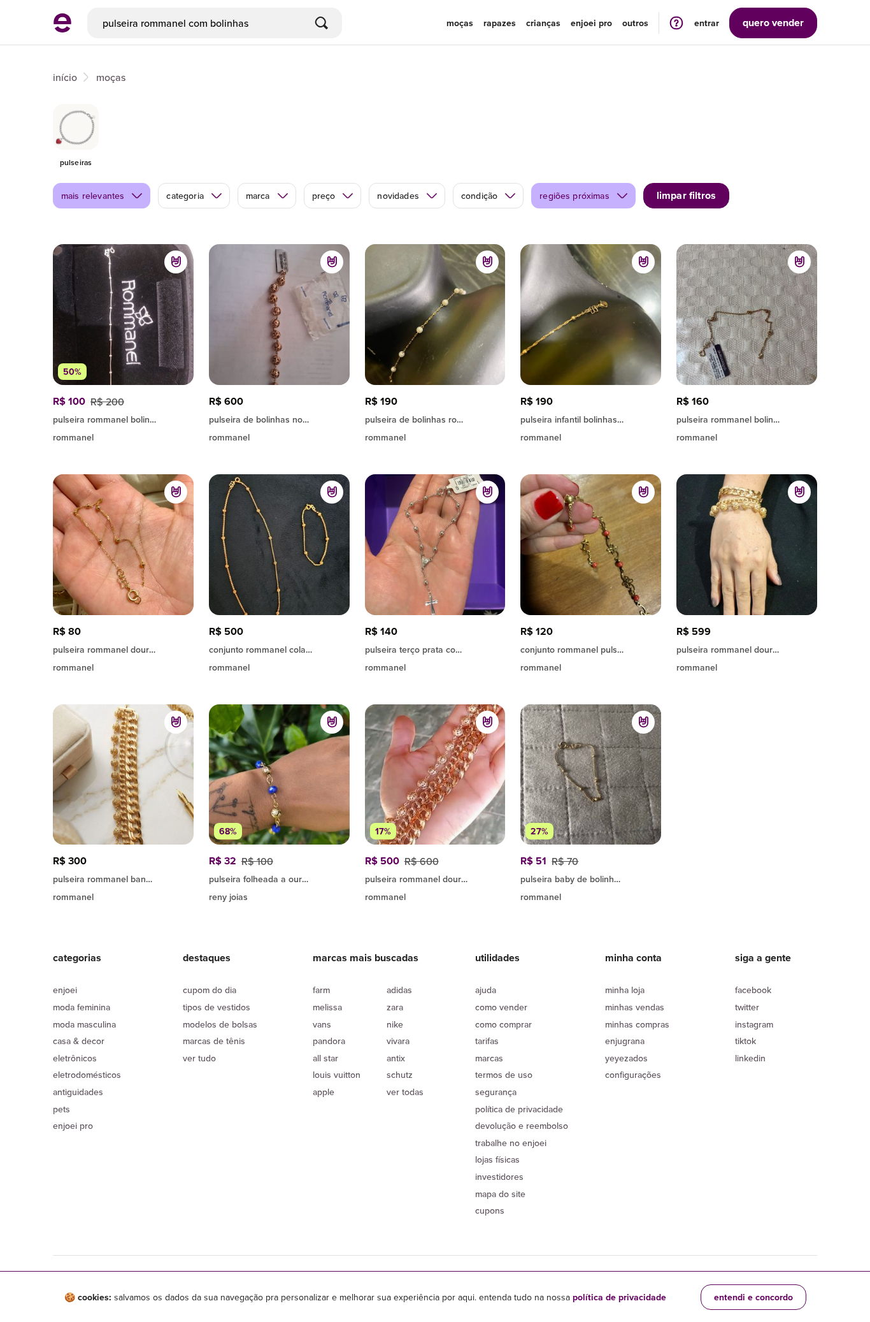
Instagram (754, 1024)
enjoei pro (591, 23)
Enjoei (65, 990)
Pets (61, 1109)
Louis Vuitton (336, 1074)
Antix (396, 1058)
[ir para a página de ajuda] (676, 22)
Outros (635, 23)
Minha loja (625, 990)
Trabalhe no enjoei (510, 1143)
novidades (397, 195)
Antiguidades (78, 1092)
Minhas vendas (634, 1007)
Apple (323, 1092)
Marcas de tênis (214, 1041)
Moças (459, 23)
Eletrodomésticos (87, 1074)
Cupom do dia (209, 990)
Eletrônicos (75, 1058)
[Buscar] (321, 23)
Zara (395, 1007)
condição (479, 195)
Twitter (747, 1007)
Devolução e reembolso (521, 1125)
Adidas (399, 990)
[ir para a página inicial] (62, 29)
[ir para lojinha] (123, 417)
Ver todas (405, 1092)
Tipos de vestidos (216, 1007)
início (65, 77)
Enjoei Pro (73, 1125)
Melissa (327, 1007)
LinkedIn (750, 1058)
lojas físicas (497, 1159)
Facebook (753, 990)
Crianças (543, 23)
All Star (325, 1058)
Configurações (633, 1074)
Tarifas (487, 1041)
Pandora (329, 1041)
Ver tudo (199, 1058)
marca (258, 195)
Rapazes (499, 23)
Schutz (400, 1074)
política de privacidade (619, 1297)
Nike (395, 1024)
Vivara (398, 1041)
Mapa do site (500, 1194)
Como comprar (503, 1024)
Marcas (489, 1058)
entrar (706, 23)
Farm (321, 990)
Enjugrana (625, 1041)
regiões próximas (574, 195)
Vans (322, 1024)
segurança (496, 1092)
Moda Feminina (81, 1007)
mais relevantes (92, 195)
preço (324, 195)
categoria (184, 195)
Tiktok (745, 1041)
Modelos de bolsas (220, 1024)
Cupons (489, 1210)
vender (773, 22)
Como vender (501, 1007)
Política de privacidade (519, 1109)
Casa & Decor (78, 1041)
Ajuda (485, 990)
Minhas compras (637, 1024)
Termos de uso (503, 1074)
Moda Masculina (84, 1024)
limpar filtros (686, 195)
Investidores (499, 1176)
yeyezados (626, 1058)
